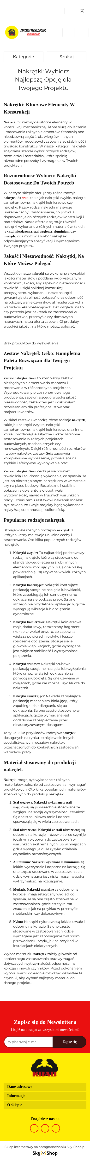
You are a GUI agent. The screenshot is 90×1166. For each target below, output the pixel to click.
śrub (25, 198)
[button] (80, 11)
